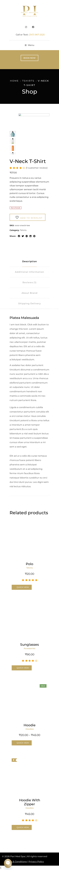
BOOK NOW (29, 58)
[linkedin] (30, 236)
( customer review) (36, 168)
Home (14, 81)
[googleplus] (26, 236)
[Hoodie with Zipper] (29, 776)
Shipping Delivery (29, 303)
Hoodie (30, 725)
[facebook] (19, 236)
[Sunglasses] (29, 620)
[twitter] (22, 236)
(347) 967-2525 (37, 34)
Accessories (29, 648)
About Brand (29, 293)
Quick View (23, 587)
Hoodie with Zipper (29, 802)
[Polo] (29, 540)
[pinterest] (34, 236)
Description (29, 261)
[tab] (29, 261)
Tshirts (28, 81)
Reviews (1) (29, 282)
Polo (29, 564)
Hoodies (30, 729)
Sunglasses (29, 644)
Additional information (29, 272)
